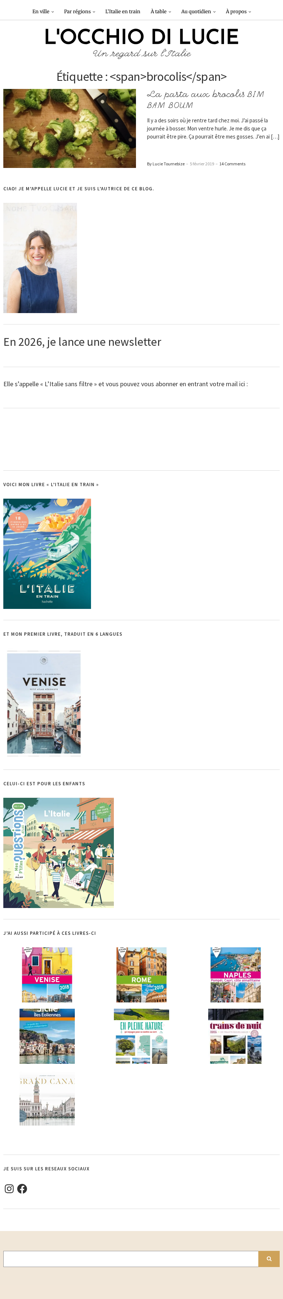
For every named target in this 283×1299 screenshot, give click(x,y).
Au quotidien (196, 11)
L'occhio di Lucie (141, 39)
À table (159, 11)
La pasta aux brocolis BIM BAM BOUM (206, 100)
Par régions (77, 11)
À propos (236, 11)
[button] (69, 128)
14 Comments (232, 163)
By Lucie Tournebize (166, 163)
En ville (40, 11)
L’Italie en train (122, 11)
